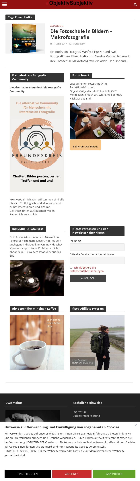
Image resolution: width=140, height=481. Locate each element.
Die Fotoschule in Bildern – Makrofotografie (81, 34)
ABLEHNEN (72, 474)
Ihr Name (75, 241)
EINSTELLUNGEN (28, 474)
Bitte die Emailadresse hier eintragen (92, 254)
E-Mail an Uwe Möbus (85, 146)
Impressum (80, 412)
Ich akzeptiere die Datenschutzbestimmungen (87, 269)
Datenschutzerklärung (86, 415)
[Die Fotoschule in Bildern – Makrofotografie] (25, 38)
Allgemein (56, 26)
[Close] (136, 425)
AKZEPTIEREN (114, 474)
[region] (70, 451)
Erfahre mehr (13, 464)
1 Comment (79, 43)
